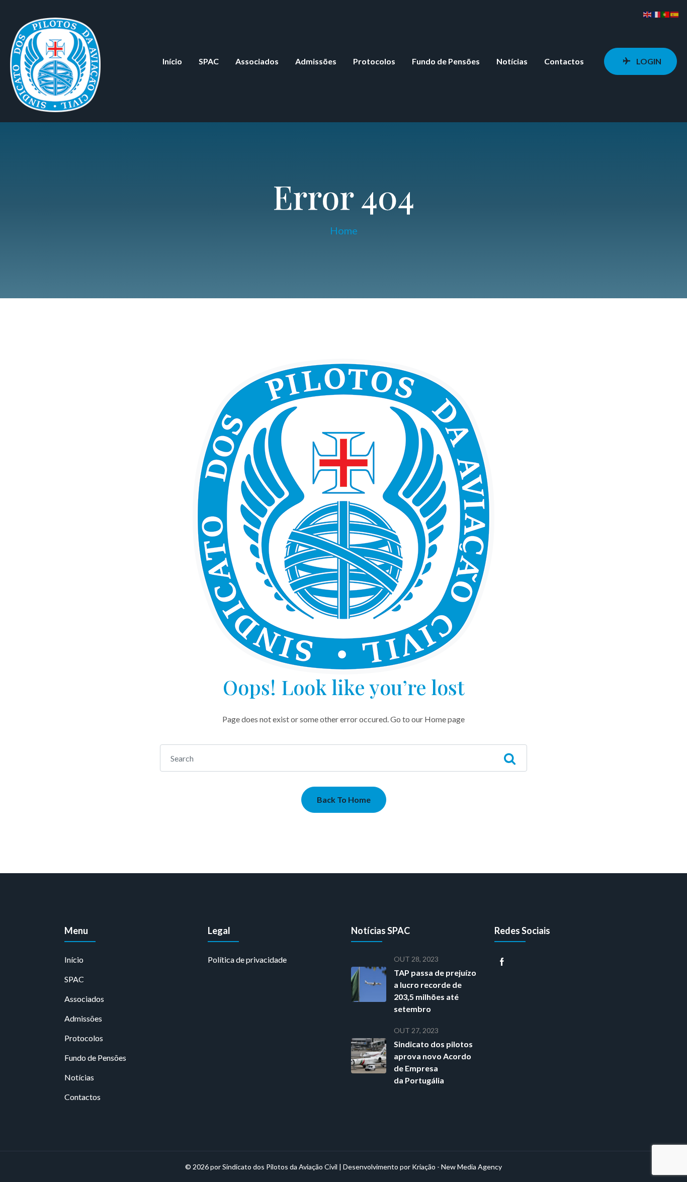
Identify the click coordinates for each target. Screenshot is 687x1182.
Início (172, 61)
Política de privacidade (247, 959)
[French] (656, 13)
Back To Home (344, 799)
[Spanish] (674, 13)
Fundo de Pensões (446, 61)
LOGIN (648, 61)
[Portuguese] (665, 13)
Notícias (512, 61)
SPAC (209, 61)
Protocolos (374, 61)
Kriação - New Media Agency (457, 1166)
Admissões (315, 61)
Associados (257, 61)
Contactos (564, 61)
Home (344, 230)
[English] (647, 13)
